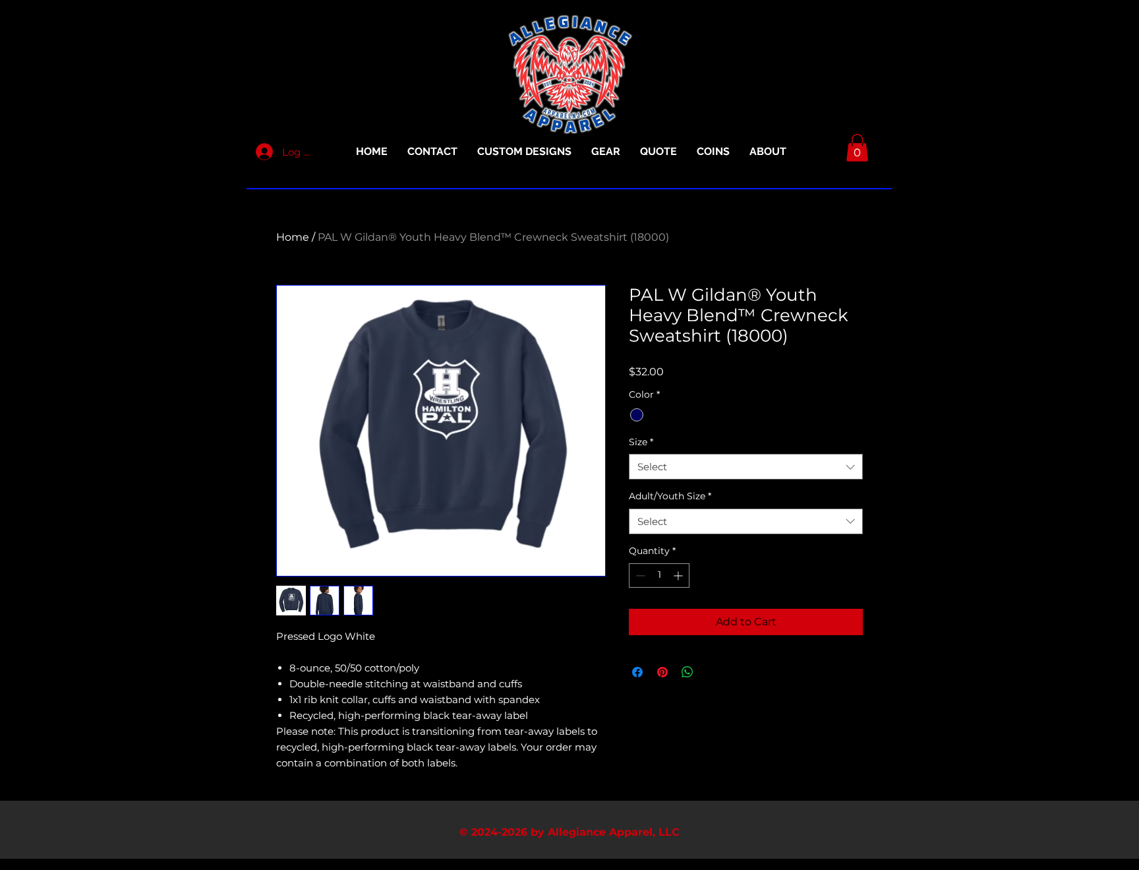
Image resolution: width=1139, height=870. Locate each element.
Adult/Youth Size (670, 496)
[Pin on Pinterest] (662, 672)
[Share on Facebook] (637, 672)
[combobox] (746, 467)
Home (292, 237)
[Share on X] (712, 672)
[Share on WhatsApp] (687, 672)
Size (641, 442)
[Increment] (679, 575)
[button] (857, 148)
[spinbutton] (659, 575)
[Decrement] (639, 575)
